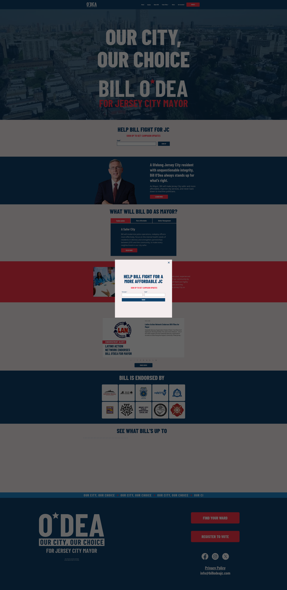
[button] (169, 263)
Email (145, 292)
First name (124, 292)
